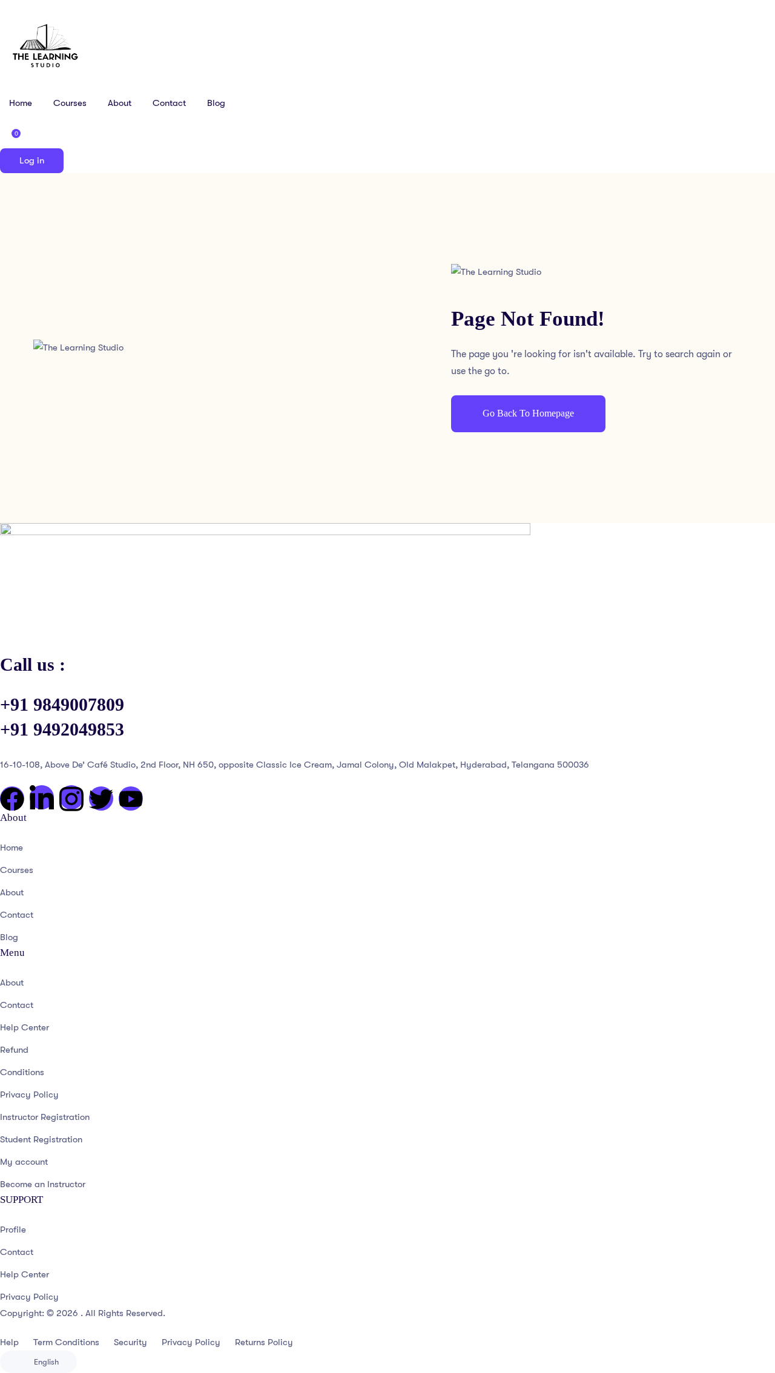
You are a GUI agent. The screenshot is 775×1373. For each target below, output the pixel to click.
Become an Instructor (42, 1184)
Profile (13, 1229)
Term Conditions (66, 1342)
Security (130, 1342)
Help (9, 1342)
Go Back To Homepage (528, 413)
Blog (216, 102)
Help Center (24, 1027)
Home (20, 102)
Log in (31, 160)
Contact (169, 102)
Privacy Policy (29, 1094)
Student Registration (41, 1139)
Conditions (22, 1072)
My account (24, 1161)
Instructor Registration (45, 1116)
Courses (70, 102)
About (119, 102)
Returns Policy (264, 1342)
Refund (14, 1049)
